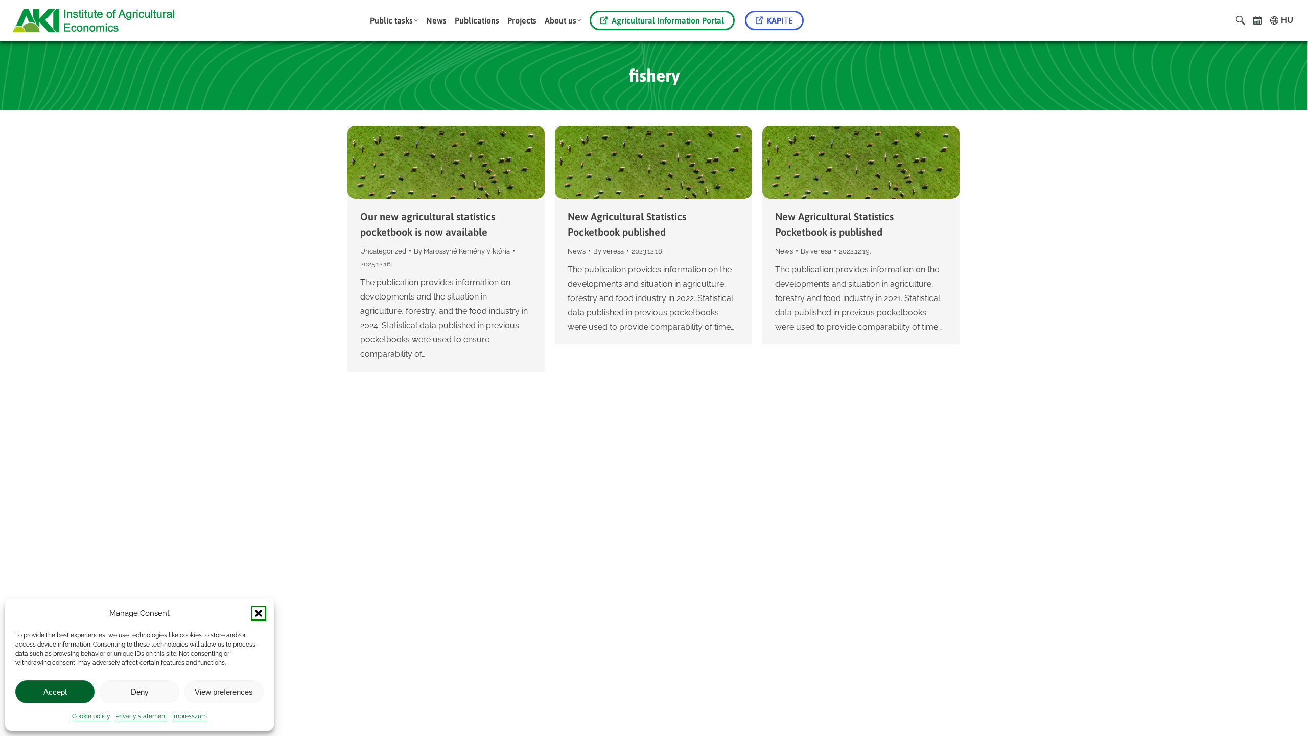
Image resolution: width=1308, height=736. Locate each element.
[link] (1257, 20)
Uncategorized (383, 251)
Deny (140, 691)
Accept (55, 691)
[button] (258, 613)
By (462, 251)
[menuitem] (394, 20)
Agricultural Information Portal (668, 20)
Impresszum (189, 716)
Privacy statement (141, 716)
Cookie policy (91, 716)
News (577, 251)
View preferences (224, 691)
